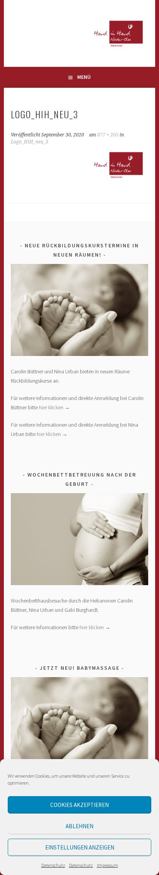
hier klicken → (54, 407)
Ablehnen (79, 826)
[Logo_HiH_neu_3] (79, 180)
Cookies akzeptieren (79, 805)
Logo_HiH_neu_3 (29, 142)
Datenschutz (53, 865)
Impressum (107, 865)
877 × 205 (107, 135)
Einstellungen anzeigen (79, 847)
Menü (84, 76)
